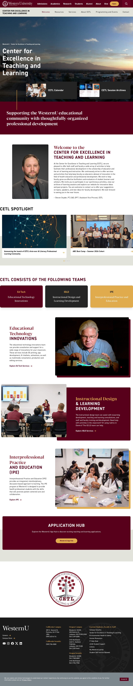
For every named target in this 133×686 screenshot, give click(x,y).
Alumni (89, 4)
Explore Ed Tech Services (19, 366)
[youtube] (4, 643)
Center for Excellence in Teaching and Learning (16, 12)
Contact (126, 12)
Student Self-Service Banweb (99, 652)
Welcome (46, 12)
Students (79, 4)
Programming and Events (107, 12)
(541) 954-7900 (74, 663)
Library (91, 647)
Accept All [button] (124, 679)
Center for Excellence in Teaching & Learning (105, 633)
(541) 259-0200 (74, 636)
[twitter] (16, 643)
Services (72, 12)
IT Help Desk (93, 641)
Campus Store (7, 638)
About (98, 4)
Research (67, 4)
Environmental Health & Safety (100, 635)
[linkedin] (20, 643)
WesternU (5, 44)
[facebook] (12, 643)
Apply (114, 4)
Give (106, 4)
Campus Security (95, 630)
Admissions (42, 4)
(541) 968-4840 (74, 658)
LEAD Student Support (97, 644)
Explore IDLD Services (84, 431)
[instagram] (8, 643)
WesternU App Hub (66, 541)
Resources (59, 12)
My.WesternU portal (96, 650)
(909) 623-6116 (51, 636)
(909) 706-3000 (51, 644)
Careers (5, 635)
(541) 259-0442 (74, 648)
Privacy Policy (26, 680)
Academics (55, 4)
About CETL (86, 12)
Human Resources (95, 638)
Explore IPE (14, 500)
